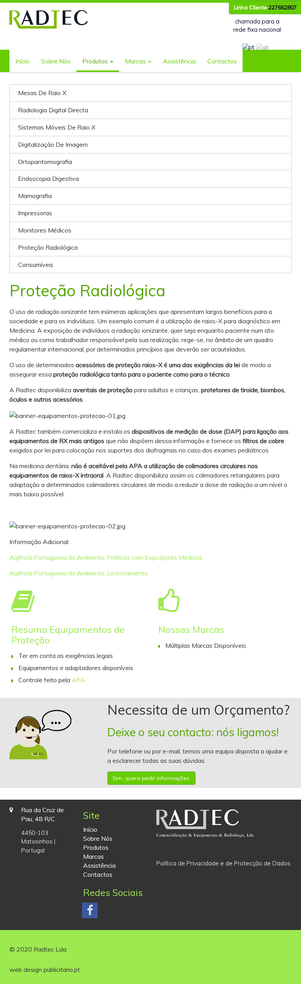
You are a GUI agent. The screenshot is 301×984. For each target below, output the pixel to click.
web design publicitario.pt (44, 969)
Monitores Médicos (44, 230)
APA (78, 680)
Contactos (222, 61)
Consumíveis (35, 265)
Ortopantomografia (45, 162)
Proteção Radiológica (48, 247)
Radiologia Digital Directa (53, 110)
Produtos (95, 61)
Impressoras (35, 213)
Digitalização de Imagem (53, 144)
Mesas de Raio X (42, 93)
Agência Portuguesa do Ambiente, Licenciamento (78, 573)
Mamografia (35, 196)
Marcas (136, 61)
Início (22, 61)
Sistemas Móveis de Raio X (56, 127)
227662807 (282, 7)
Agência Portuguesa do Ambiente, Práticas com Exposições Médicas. (106, 557)
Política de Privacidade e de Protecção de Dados (223, 863)
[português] (248, 47)
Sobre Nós (56, 61)
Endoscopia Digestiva (48, 178)
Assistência (179, 61)
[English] (262, 47)
